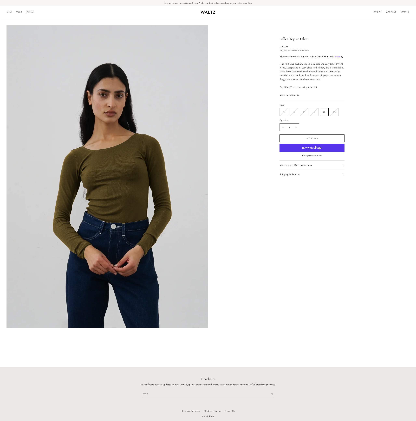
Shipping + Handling (212, 411)
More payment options (312, 155)
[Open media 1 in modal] (107, 176)
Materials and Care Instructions (296, 165)
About (19, 12)
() (405, 12)
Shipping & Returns (290, 174)
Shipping (283, 49)
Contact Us (229, 411)
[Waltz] (208, 12)
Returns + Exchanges (191, 411)
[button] (377, 12)
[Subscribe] (269, 394)
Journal (30, 12)
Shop (9, 12)
